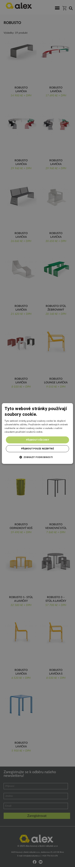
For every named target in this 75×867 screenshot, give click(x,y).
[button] (37, 457)
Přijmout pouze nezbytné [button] (37, 448)
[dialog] (37, 433)
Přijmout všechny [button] (37, 439)
